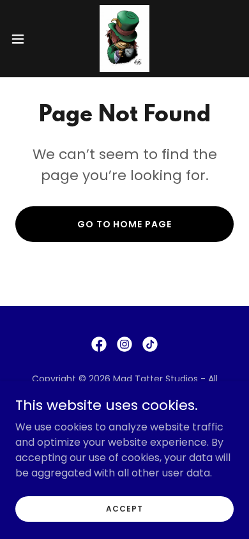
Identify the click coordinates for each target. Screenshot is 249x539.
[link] (125, 38)
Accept (124, 508)
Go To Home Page (124, 224)
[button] (23, 39)
